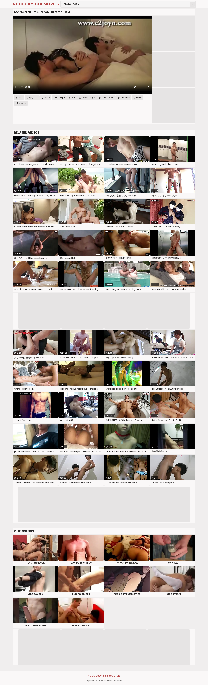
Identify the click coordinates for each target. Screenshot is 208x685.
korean (22, 103)
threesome (108, 97)
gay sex (33, 97)
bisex (139, 97)
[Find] (192, 4)
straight (60, 97)
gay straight (88, 97)
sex (73, 97)
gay (21, 97)
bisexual (125, 97)
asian (47, 97)
